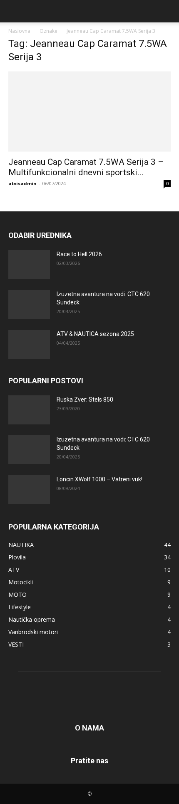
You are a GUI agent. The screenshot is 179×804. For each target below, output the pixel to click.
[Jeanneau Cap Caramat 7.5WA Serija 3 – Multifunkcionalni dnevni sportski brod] (89, 111)
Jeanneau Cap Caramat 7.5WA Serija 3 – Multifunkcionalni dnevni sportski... (86, 167)
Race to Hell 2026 (79, 254)
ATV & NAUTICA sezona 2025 (95, 334)
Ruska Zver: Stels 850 (85, 399)
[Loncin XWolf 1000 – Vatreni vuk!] (29, 489)
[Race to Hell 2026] (29, 264)
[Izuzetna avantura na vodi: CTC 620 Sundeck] (29, 304)
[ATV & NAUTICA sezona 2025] (29, 344)
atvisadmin (22, 183)
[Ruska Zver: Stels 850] (29, 409)
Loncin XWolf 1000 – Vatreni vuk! (99, 479)
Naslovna (19, 30)
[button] (14, 11)
